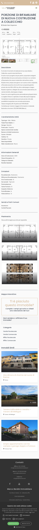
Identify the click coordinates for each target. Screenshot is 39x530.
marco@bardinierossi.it (19, 473)
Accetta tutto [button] (13, 523)
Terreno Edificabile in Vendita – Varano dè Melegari (17, 410)
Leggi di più (32, 512)
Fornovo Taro (8, 449)
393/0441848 (8, 3)
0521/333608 (21, 466)
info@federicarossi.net (20, 478)
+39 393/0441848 (21, 471)
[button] (19, 527)
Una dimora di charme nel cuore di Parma (18, 376)
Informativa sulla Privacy (15, 500)
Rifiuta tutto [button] (26, 523)
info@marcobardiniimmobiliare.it (19, 468)
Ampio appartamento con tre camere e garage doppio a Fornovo (19, 445)
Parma (6, 380)
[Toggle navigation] (36, 8)
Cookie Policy (26, 500)
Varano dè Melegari (10, 414)
